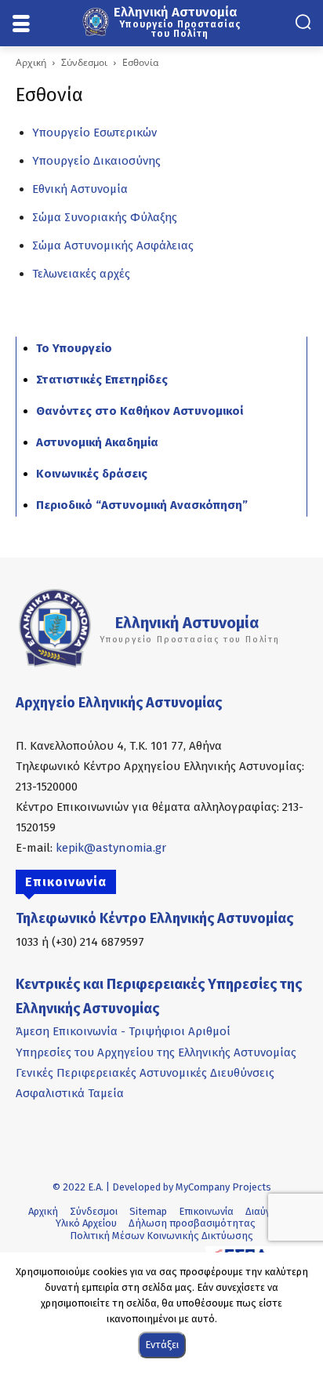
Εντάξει (162, 1344)
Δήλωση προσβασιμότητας (192, 1223)
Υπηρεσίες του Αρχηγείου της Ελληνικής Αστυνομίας (156, 1052)
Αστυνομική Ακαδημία (97, 442)
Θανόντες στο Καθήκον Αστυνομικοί (139, 411)
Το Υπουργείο (74, 348)
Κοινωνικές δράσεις (91, 474)
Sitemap (148, 1211)
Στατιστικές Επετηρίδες (102, 380)
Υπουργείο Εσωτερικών (94, 132)
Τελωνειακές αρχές (81, 274)
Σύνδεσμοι (84, 62)
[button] (303, 22)
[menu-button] (20, 24)
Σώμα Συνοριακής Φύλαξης (104, 217)
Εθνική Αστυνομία (80, 189)
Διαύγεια (264, 1211)
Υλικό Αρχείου (86, 1223)
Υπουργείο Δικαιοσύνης (96, 161)
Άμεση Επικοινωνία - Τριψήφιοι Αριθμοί (123, 1031)
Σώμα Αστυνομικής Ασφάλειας (113, 245)
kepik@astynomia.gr (111, 848)
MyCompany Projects (223, 1187)
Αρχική (31, 62)
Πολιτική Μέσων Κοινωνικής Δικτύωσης (161, 1235)
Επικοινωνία (206, 1211)
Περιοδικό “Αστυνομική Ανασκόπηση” (142, 505)
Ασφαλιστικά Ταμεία (70, 1093)
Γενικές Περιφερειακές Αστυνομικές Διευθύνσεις (145, 1073)
